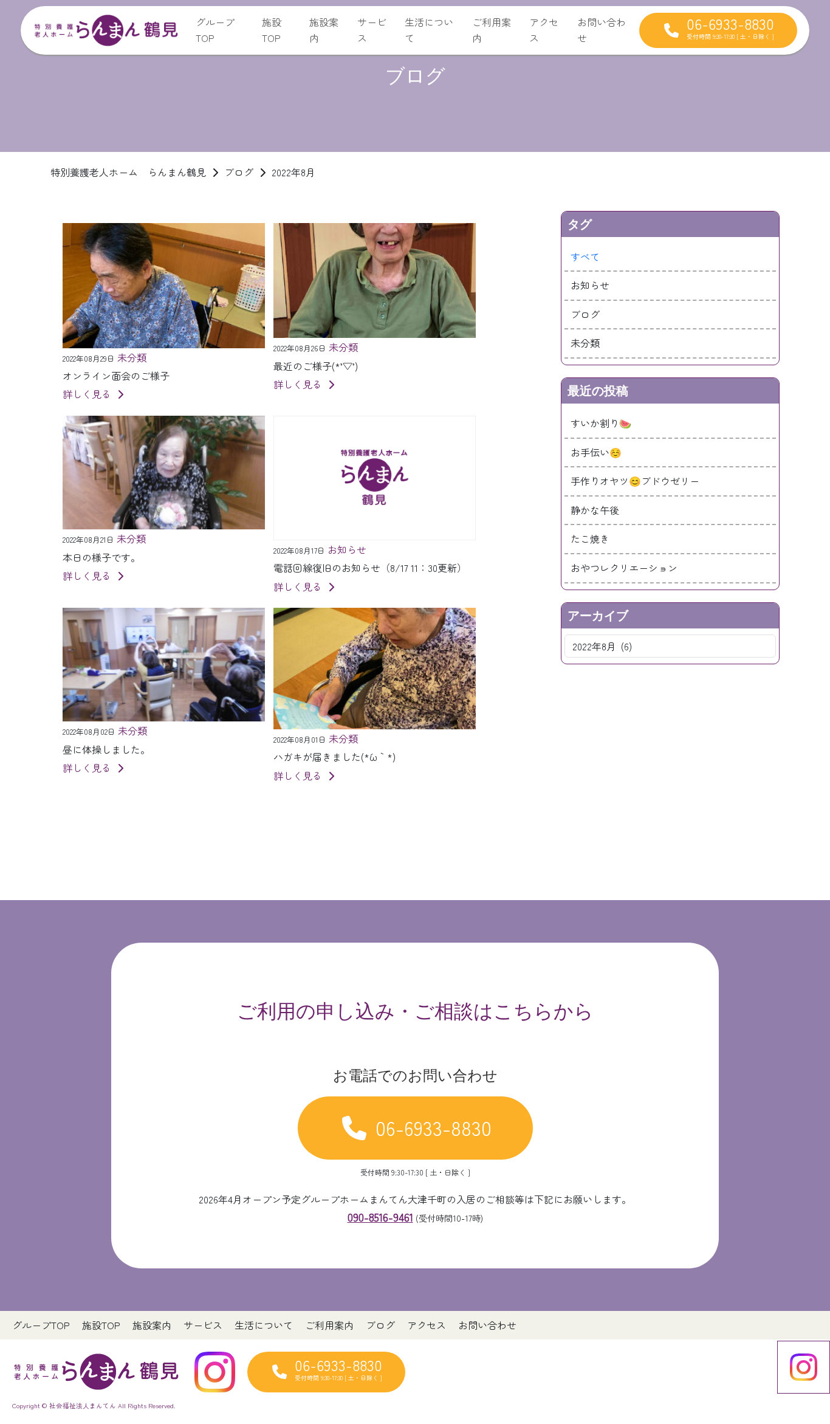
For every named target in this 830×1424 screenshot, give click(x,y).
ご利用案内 (491, 30)
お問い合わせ (601, 30)
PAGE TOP (801, 1369)
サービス (371, 30)
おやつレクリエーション (624, 567)
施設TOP (271, 30)
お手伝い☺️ (596, 452)
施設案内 (323, 30)
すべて (585, 256)
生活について (429, 30)
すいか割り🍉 (601, 423)
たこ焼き (590, 538)
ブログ (585, 314)
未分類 (585, 342)
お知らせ (590, 285)
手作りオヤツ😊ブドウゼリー (635, 480)
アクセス (543, 30)
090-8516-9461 (380, 1217)
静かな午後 (595, 510)
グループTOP (215, 30)
